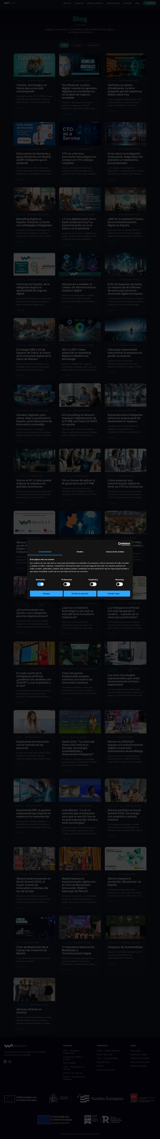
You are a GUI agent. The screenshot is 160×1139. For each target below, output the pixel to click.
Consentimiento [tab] (44, 552)
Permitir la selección (80, 594)
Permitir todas (113, 594)
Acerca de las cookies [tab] (115, 552)
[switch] (66, 584)
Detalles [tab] (80, 552)
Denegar (46, 594)
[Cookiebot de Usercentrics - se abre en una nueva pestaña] (120, 544)
